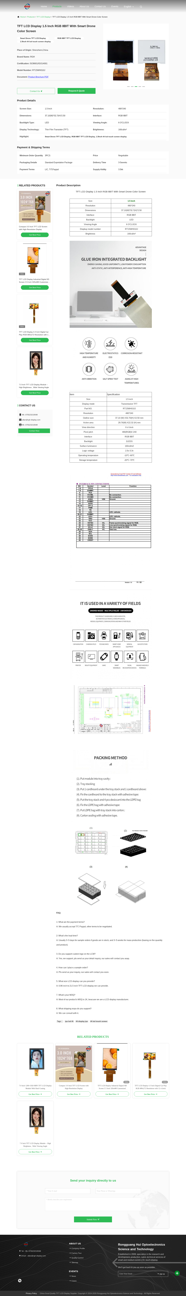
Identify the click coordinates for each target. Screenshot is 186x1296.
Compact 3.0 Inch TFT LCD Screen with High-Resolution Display (74, 1087)
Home (44, 6)
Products (57, 6)
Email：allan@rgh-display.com (33, 1256)
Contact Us (100, 6)
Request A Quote (76, 91)
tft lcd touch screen (98, 1021)
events (114, 6)
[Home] (27, 6)
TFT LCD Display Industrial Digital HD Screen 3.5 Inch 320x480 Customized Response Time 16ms (34, 282)
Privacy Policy (31, 1293)
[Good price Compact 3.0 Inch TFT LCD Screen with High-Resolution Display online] (35, 207)
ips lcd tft (69, 1021)
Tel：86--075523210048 (31, 1251)
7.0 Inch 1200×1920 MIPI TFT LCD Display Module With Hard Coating (35, 1087)
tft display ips (82, 1021)
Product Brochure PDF (38, 77)
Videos (70, 6)
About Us (84, 6)
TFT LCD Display (43, 17)
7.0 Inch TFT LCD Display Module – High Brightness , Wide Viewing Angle (35, 1144)
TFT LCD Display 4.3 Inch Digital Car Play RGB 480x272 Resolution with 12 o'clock (34, 334)
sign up (162, 1274)
